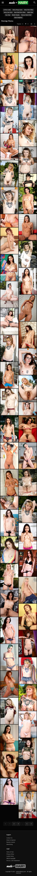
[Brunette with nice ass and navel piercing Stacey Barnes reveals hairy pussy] (27, 563)
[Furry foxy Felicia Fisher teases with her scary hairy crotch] (9, 93)
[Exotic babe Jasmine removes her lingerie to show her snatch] (9, 146)
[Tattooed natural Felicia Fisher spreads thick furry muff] (27, 254)
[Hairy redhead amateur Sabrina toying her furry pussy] (9, 684)
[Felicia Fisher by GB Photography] (9, 348)
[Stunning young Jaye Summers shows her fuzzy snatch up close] (27, 307)
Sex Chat (7, 15)
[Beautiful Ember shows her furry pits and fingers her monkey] (9, 630)
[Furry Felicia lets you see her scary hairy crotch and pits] (27, 670)
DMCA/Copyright (10, 858)
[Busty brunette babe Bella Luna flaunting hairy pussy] (9, 267)
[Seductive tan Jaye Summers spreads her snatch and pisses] (9, 455)
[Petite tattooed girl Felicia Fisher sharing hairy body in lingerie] (27, 697)
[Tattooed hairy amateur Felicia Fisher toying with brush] (9, 711)
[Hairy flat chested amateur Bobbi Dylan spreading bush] (9, 549)
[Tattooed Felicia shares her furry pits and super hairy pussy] (9, 119)
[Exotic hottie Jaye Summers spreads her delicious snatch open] (9, 482)
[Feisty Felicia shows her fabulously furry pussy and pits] (27, 724)
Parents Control (10, 842)
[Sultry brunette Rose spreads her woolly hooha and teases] (9, 428)
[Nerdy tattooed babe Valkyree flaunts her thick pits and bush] (27, 361)
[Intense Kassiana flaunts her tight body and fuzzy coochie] (9, 66)
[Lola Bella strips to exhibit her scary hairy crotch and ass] (9, 603)
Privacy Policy (10, 854)
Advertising (9, 844)
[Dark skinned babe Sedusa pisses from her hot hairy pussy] (27, 200)
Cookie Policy (10, 856)
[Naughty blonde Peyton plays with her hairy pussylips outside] (9, 576)
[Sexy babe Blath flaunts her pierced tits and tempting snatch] (9, 294)
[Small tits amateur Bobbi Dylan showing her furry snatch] (27, 482)
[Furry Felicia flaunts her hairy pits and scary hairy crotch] (27, 388)
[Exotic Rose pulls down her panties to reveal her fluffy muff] (27, 281)
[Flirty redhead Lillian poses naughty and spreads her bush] (9, 240)
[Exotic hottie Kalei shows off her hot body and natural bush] (9, 737)
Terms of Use (10, 852)
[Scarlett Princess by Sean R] (27, 39)
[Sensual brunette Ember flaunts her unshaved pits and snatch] (9, 522)
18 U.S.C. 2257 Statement (13, 860)
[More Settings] (35, 24)
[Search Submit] (34, 2)
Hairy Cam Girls (8, 12)
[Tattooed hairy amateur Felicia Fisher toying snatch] (9, 200)
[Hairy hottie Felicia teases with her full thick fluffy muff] (27, 133)
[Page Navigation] (31, 824)
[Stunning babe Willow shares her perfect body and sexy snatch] (27, 751)
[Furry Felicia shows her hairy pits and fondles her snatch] (27, 805)
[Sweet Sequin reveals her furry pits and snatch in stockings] (9, 39)
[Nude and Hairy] (18, 2)
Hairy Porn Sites (28, 10)
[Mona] (27, 590)
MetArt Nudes (16, 15)
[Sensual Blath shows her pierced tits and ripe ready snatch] (9, 657)
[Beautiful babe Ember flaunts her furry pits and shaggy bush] (9, 791)
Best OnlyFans (18, 17)
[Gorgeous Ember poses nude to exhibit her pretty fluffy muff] (27, 408)
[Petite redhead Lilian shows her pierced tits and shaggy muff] (27, 616)
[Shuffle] (31, 24)
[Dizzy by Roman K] (27, 334)
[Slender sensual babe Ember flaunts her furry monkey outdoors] (9, 502)
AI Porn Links (7, 10)
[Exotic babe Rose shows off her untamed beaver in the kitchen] (27, 536)
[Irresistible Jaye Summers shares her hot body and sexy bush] (27, 227)
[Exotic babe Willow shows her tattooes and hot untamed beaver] (9, 321)
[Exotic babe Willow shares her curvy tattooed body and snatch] (27, 643)
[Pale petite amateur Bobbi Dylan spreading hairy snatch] (9, 402)
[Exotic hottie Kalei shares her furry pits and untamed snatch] (27, 428)
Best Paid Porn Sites (19, 12)
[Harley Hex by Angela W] (27, 180)
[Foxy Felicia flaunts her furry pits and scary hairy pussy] (27, 106)
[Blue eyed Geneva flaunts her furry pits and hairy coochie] (27, 66)
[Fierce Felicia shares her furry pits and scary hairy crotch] (9, 173)
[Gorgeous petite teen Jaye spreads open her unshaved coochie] (9, 375)
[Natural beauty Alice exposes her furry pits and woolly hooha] (9, 764)
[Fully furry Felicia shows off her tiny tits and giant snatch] (27, 509)
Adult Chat (30, 12)
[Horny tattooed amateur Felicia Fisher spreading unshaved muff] (27, 160)
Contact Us (9, 838)
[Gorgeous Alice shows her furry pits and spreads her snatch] (27, 778)
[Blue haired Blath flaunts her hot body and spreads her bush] (27, 455)
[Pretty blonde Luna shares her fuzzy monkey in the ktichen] (9, 220)
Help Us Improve (11, 840)
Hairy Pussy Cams (17, 10)
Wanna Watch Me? (26, 15)
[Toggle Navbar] (2, 2)
